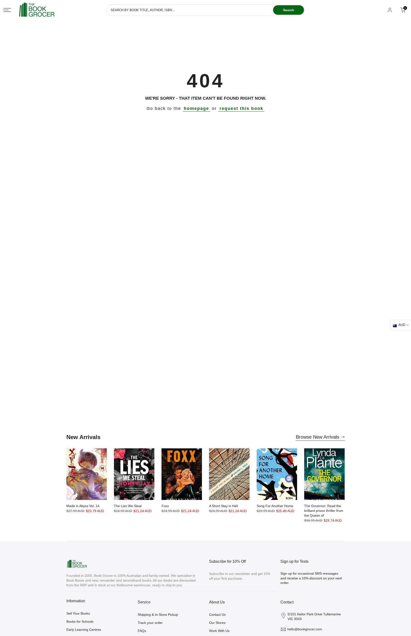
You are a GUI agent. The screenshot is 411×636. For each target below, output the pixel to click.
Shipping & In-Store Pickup (158, 614)
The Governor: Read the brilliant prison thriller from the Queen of (323, 510)
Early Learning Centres (83, 629)
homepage (196, 108)
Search (288, 10)
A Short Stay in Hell (223, 506)
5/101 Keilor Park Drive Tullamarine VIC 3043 (314, 616)
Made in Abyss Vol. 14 (82, 506)
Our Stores (217, 623)
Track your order (150, 623)
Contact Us (217, 614)
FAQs (142, 631)
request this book (241, 108)
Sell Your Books (78, 613)
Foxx (165, 506)
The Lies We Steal (128, 506)
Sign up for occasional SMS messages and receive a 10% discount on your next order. (311, 578)
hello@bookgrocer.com (304, 629)
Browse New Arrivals (317, 437)
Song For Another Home (275, 506)
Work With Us (219, 631)
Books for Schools (79, 621)
